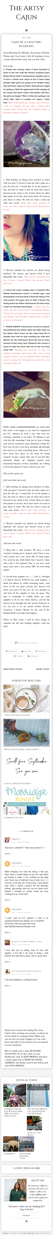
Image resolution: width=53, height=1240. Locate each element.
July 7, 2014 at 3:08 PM (20, 866)
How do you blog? (34, 1133)
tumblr (19, 656)
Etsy (31, 576)
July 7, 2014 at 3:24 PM (20, 912)
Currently (9, 1153)
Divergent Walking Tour (25, 1156)
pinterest (42, 651)
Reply (8, 854)
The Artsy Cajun (26, 13)
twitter (27, 651)
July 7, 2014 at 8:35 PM (20, 944)
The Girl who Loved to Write (26, 971)
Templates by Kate (42, 1233)
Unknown (16, 863)
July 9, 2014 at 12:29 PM (21, 974)
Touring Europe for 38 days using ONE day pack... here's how (13, 1112)
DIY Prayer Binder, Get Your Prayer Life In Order (37, 1111)
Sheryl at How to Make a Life (26, 941)
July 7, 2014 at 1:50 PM (20, 842)
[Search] (26, 1221)
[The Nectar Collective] (26, 642)
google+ (35, 656)
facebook (12, 651)
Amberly (15, 839)
